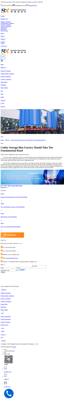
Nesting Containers (6, 24)
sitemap (30, 5)
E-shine (14, 346)
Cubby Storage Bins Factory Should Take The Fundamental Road (28, 140)
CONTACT (4, 46)
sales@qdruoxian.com (12, 258)
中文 (33, 5)
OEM (2, 33)
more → (3, 264)
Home (2, 140)
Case (2, 337)
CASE (2, 43)
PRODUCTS (4, 19)
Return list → (4, 187)
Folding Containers (6, 21)
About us (3, 334)
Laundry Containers (6, 26)
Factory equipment (5, 316)
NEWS (2, 36)
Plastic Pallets (4, 30)
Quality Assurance (5, 322)
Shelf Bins (3, 29)
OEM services (4, 325)
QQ (5, 352)
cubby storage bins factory (15, 185)
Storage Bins (4, 27)
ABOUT (3, 39)
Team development (6, 319)
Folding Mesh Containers (7, 23)
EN (36, 5)
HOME (3, 16)
